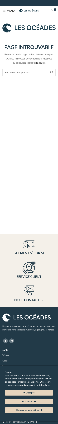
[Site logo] (29, 10)
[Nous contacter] (29, 290)
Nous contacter (29, 300)
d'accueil (40, 62)
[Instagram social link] (11, 340)
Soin (5, 349)
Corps (5, 360)
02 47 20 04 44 (29, 421)
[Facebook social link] (5, 340)
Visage (5, 355)
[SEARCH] (52, 72)
